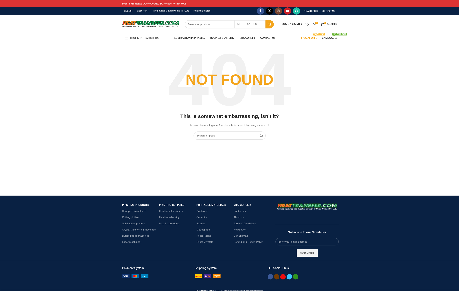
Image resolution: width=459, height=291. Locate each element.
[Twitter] (289, 276)
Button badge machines (135, 235)
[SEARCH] (269, 24)
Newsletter (240, 229)
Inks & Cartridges (169, 223)
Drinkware (202, 211)
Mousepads (203, 229)
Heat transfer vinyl (169, 217)
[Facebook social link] (260, 11)
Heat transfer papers (171, 211)
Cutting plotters (130, 217)
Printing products (135, 204)
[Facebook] (270, 276)
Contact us (240, 211)
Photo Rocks (203, 235)
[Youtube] (283, 276)
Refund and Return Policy (248, 241)
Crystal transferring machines (139, 229)
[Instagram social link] (278, 11)
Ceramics (201, 217)
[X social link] (269, 11)
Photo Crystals (204, 241)
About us (239, 217)
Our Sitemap (241, 235)
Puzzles (200, 223)
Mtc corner (242, 204)
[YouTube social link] (287, 11)
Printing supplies (171, 204)
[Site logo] (150, 24)
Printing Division (202, 11)
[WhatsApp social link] (296, 11)
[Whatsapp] (295, 276)
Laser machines (131, 241)
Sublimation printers (133, 223)
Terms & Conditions (245, 223)
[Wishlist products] (307, 24)
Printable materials (211, 204)
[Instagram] (276, 276)
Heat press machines (134, 211)
